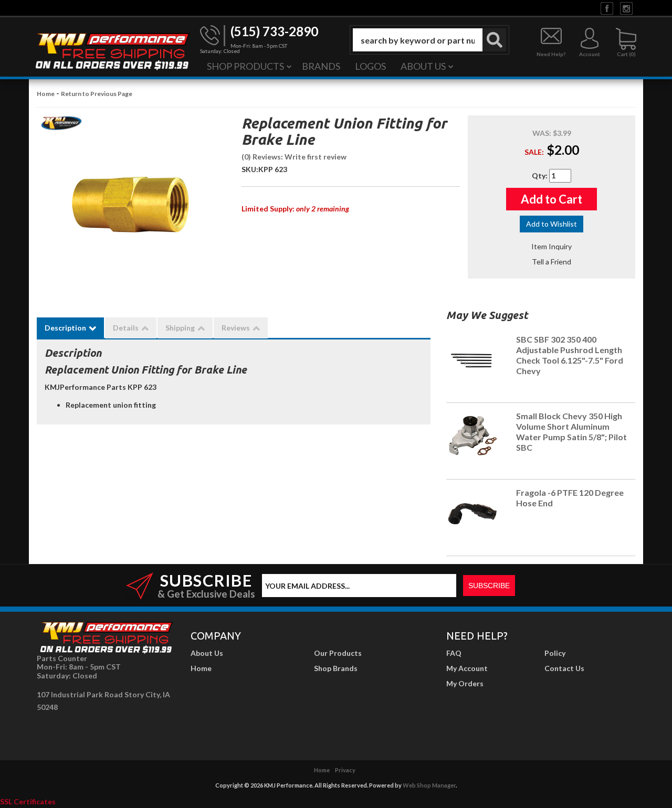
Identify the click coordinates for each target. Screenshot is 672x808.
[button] (429, 39)
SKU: (250, 169)
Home (46, 94)
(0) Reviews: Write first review (294, 156)
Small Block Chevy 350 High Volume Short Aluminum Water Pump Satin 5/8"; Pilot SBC (571, 431)
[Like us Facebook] (607, 7)
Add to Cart (551, 199)
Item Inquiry (551, 246)
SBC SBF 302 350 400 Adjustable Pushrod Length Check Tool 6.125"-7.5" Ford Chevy (569, 354)
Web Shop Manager (429, 785)
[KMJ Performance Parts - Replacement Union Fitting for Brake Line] (61, 126)
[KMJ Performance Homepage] (112, 50)
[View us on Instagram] (626, 7)
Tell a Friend (551, 261)
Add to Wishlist (551, 223)
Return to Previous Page (96, 94)
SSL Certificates (28, 801)
